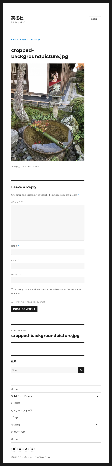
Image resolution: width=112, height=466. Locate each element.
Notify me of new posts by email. (30, 302)
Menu (95, 19)
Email (15, 260)
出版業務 (16, 403)
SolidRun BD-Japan (22, 396)
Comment (17, 202)
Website (16, 274)
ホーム (14, 389)
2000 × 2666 (33, 166)
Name (15, 246)
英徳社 (17, 17)
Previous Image (18, 39)
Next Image (34, 39)
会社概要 (16, 424)
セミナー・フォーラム (23, 410)
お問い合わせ (18, 431)
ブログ (14, 417)
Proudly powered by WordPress (35, 457)
